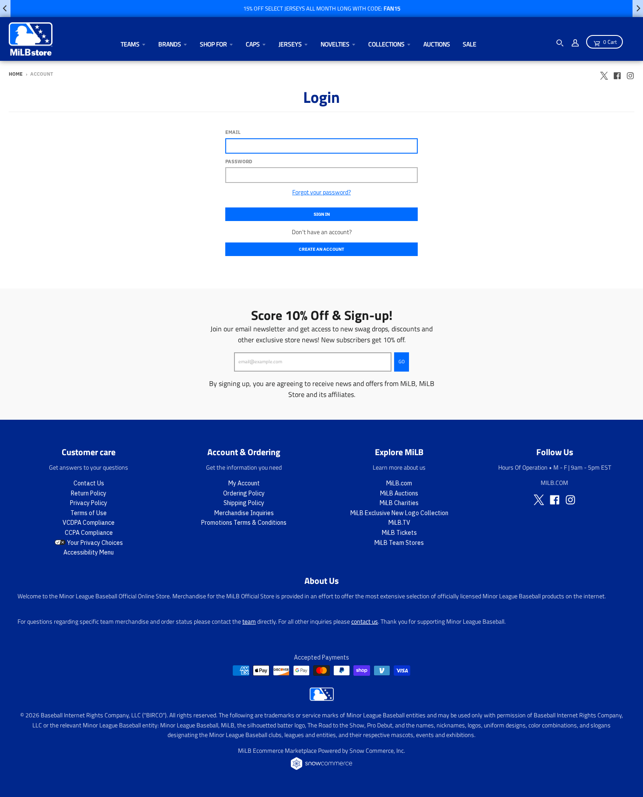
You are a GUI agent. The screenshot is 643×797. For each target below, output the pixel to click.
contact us (364, 621)
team (249, 621)
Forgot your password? (321, 192)
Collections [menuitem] (386, 44)
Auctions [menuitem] (436, 44)
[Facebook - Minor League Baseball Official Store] (617, 73)
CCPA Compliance (89, 533)
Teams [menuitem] (130, 44)
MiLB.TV (399, 523)
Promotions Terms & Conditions (244, 523)
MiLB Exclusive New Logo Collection (399, 513)
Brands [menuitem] (169, 44)
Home (16, 74)
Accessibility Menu (88, 552)
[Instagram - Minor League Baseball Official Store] (630, 73)
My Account (244, 483)
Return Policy (88, 493)
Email (233, 132)
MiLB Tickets (399, 533)
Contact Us (88, 483)
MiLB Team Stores (399, 543)
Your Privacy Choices (94, 543)
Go (401, 361)
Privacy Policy (88, 503)
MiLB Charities (399, 503)
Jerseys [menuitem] (290, 44)
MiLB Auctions (399, 493)
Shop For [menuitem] (213, 44)
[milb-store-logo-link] (322, 698)
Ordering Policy (244, 493)
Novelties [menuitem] (335, 44)
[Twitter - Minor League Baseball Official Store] (604, 73)
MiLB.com (399, 483)
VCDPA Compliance (89, 523)
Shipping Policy (244, 503)
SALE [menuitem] (469, 44)
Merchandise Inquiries (244, 513)
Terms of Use (88, 513)
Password (238, 161)
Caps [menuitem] (253, 44)
